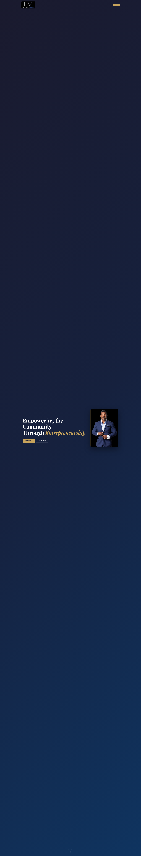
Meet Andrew (75, 5)
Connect (116, 5)
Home (67, 5)
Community (108, 5)
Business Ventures (87, 5)
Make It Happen (98, 5)
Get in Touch (42, 440)
